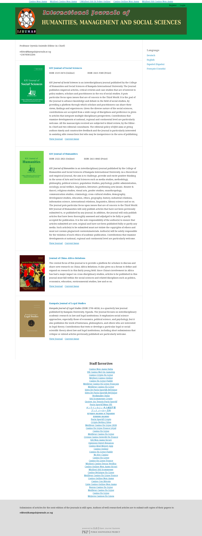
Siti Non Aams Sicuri (101, 440)
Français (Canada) (156, 68)
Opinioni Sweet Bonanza (101, 442)
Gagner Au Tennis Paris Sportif (101, 401)
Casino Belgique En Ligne (101, 472)
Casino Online (101, 448)
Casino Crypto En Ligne (101, 375)
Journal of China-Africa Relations (67, 258)
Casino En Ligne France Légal (101, 428)
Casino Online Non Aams (101, 478)
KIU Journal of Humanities (63, 153)
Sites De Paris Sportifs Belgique (101, 389)
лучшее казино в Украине (101, 413)
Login (182, 5)
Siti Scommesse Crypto (101, 398)
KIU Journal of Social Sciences (65, 68)
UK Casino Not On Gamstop (101, 372)
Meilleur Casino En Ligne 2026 (101, 425)
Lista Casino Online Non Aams (101, 484)
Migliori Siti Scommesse (101, 469)
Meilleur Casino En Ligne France (101, 475)
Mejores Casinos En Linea (101, 496)
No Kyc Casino (101, 454)
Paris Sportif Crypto (101, 419)
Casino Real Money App (101, 445)
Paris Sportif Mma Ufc (101, 404)
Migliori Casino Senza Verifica (101, 463)
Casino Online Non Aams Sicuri (101, 466)
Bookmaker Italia (101, 395)
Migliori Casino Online (101, 377)
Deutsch (151, 55)
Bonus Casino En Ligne (101, 487)
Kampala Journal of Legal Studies (67, 303)
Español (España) (155, 64)
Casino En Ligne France (101, 460)
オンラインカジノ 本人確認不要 (101, 407)
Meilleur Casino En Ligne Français (101, 383)
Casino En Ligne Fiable (101, 380)
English (151, 59)
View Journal (56, 139)
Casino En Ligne (101, 431)
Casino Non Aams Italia (101, 369)
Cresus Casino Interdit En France (101, 437)
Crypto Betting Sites (101, 422)
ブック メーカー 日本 (101, 410)
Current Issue (72, 139)
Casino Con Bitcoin (101, 481)
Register (173, 5)
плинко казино (101, 416)
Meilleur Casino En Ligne (101, 386)
